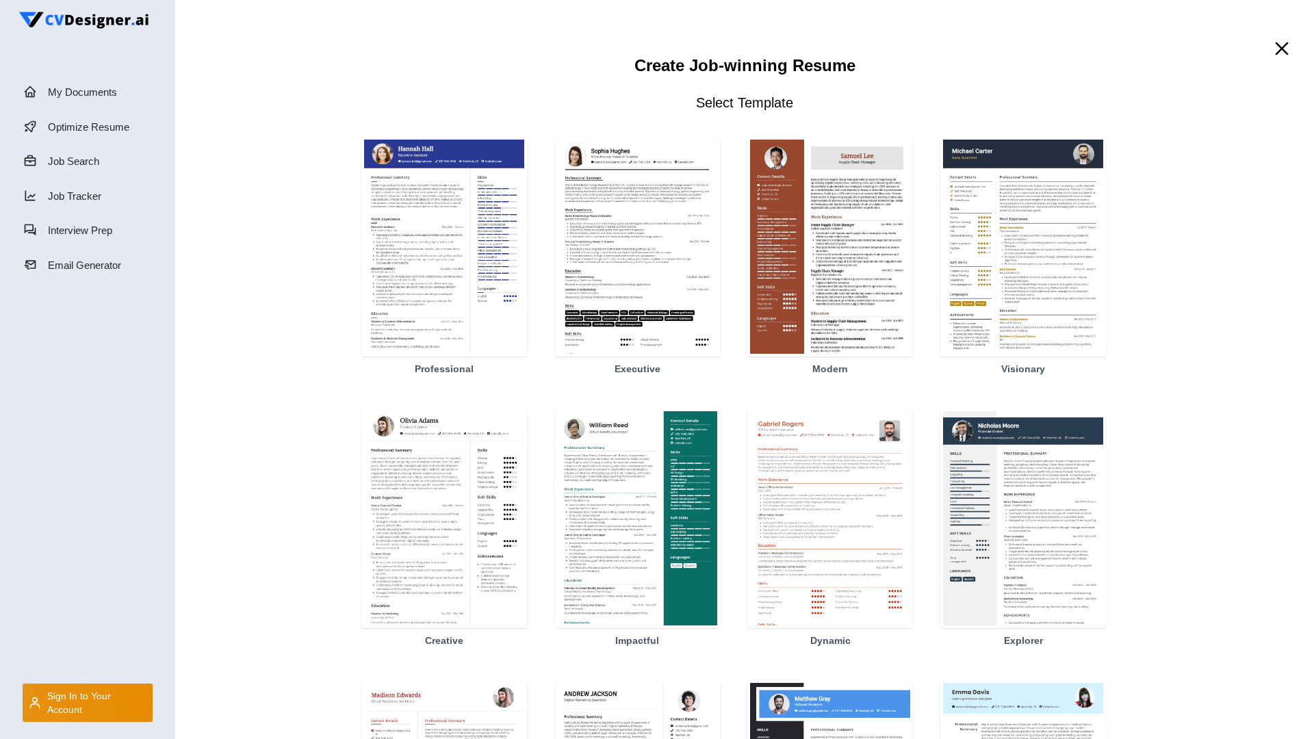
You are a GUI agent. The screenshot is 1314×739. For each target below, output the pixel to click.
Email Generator (84, 265)
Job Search (73, 161)
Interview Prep (80, 230)
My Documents (82, 92)
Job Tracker (74, 196)
